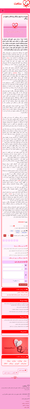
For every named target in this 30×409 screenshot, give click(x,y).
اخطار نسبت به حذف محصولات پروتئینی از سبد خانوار (18, 255)
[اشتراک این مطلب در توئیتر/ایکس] (6, 240)
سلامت (18, 3)
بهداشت (18, 230)
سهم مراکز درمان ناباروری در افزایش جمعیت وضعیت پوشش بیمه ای (15, 248)
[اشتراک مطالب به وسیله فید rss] (4, 240)
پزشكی (11, 363)
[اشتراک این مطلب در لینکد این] (14, 240)
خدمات (10, 193)
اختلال (5, 363)
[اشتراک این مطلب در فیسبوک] (9, 240)
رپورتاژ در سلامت (26, 405)
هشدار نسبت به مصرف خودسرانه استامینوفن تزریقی (18, 251)
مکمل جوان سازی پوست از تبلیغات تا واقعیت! (20, 309)
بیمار (12, 230)
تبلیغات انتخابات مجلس (22, 292)
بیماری (14, 361)
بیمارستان (24, 232)
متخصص (15, 72)
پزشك (17, 232)
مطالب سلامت (26, 407)
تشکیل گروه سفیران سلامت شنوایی (21, 253)
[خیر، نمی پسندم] (5, 235)
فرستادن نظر (23, 284)
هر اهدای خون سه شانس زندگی (22, 307)
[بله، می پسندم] (11, 235)
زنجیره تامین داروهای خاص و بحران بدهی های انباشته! (18, 311)
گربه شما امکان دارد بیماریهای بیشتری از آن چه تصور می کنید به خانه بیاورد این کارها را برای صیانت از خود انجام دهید (16, 304)
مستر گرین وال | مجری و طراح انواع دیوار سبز (17, 294)
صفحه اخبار (22, 370)
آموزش (17, 363)
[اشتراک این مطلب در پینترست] (17, 240)
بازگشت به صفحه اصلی (10, 372)
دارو (8, 109)
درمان (8, 57)
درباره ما (27, 401)
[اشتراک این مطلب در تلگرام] (12, 240)
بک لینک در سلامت (25, 403)
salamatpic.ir (21, 222)
